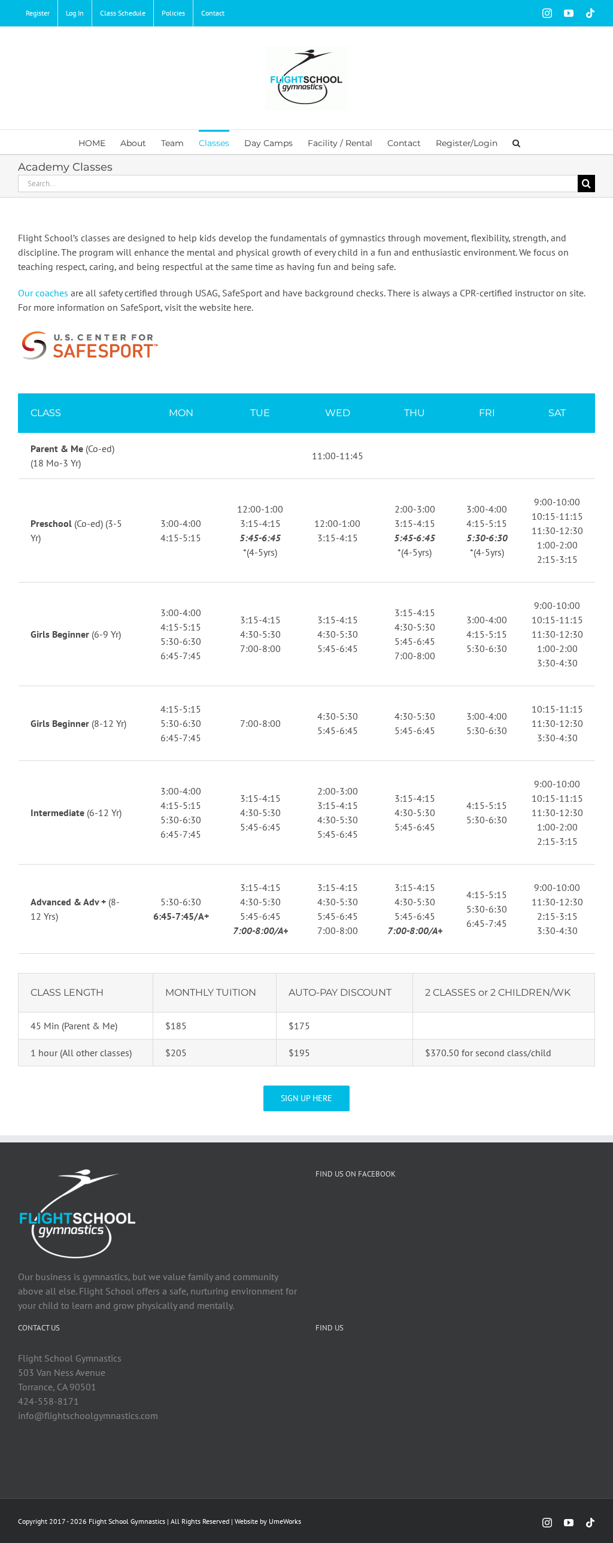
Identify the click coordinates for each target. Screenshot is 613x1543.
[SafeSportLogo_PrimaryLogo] (89, 331)
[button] (516, 142)
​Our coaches (43, 293)
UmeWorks (285, 1521)
